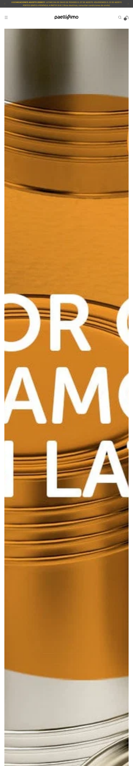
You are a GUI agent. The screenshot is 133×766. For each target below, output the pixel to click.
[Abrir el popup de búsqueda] (120, 17)
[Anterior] (4, 4)
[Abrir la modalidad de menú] (6, 17)
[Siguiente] (128, 4)
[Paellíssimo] (66, 17)
